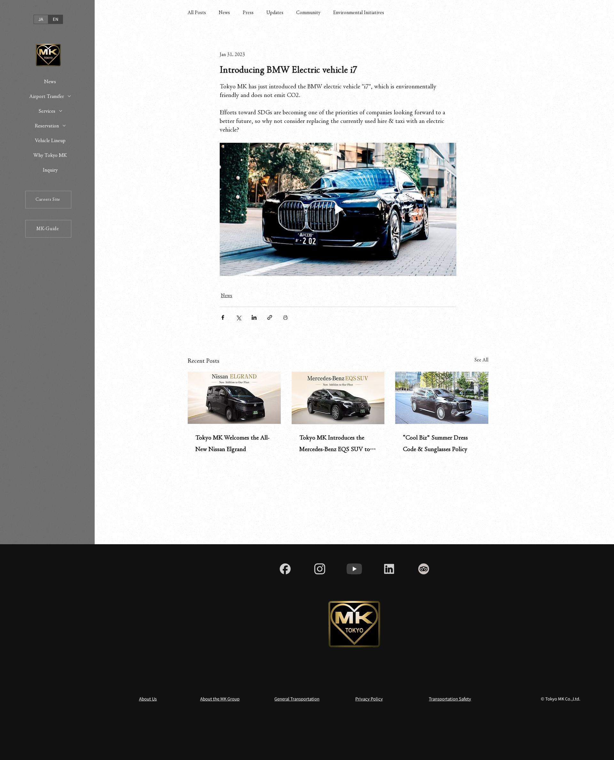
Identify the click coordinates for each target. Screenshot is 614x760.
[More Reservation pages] (64, 125)
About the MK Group (220, 699)
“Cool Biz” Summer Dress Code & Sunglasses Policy (435, 443)
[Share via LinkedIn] (254, 317)
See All (481, 360)
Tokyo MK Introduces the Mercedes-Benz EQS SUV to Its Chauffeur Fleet (334, 445)
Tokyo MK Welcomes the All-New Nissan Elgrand (232, 443)
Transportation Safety (450, 699)
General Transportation (296, 699)
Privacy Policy (369, 699)
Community (308, 12)
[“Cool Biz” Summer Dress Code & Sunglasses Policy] (441, 398)
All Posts (197, 12)
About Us (148, 699)
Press (248, 12)
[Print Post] (285, 317)
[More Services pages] (60, 110)
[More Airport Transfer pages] (69, 96)
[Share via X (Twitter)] (238, 317)
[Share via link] (270, 317)
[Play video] (338, 209)
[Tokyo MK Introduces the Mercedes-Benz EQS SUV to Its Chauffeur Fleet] (338, 398)
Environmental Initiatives (358, 12)
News (224, 12)
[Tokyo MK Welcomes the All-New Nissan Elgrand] (234, 398)
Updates (274, 12)
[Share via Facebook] (223, 317)
